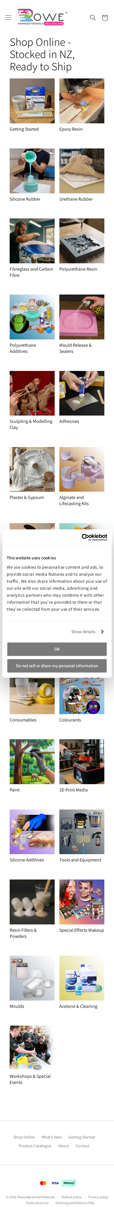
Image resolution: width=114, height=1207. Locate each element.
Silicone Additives (27, 860)
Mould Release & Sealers (75, 348)
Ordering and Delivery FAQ (75, 1203)
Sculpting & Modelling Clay (31, 424)
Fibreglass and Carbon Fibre (31, 272)
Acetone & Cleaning (78, 1006)
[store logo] (42, 17)
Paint (15, 790)
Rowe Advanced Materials (36, 1197)
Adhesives (69, 421)
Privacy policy (98, 1197)
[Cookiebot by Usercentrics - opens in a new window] (82, 537)
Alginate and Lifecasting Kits (74, 500)
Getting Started (24, 129)
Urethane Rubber (76, 199)
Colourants (70, 720)
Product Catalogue (35, 1145)
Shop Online (24, 1137)
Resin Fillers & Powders (23, 933)
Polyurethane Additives (23, 348)
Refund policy (72, 1197)
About (63, 1145)
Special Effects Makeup (81, 930)
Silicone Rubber (25, 199)
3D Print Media (73, 790)
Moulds (17, 1006)
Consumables (23, 720)
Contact (82, 1145)
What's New (52, 1137)
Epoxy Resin (71, 129)
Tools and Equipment (80, 860)
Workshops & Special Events (30, 1079)
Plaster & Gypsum (27, 497)
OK (57, 649)
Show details (83, 631)
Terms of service (37, 1203)
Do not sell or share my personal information (57, 665)
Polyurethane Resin (78, 269)
